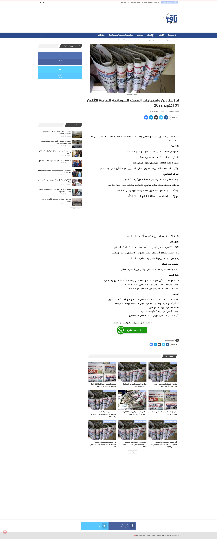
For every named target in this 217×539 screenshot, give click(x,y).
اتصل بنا (123, 2)
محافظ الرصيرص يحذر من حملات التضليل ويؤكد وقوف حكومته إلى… (55, 190)
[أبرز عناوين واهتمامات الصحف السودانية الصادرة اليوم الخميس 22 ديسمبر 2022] (163, 430)
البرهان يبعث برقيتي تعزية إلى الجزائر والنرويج (55, 160)
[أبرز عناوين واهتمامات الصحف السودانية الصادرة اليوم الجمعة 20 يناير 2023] (102, 400)
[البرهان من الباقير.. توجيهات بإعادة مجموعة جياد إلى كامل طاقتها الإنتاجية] (77, 173)
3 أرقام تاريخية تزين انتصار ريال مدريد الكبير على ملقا (54, 181)
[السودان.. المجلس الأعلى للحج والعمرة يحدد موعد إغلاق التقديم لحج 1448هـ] (77, 144)
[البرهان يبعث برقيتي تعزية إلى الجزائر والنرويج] (77, 163)
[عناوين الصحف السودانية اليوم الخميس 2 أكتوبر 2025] (163, 372)
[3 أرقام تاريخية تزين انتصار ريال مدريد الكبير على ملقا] (77, 182)
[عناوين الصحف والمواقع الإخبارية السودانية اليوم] (132, 372)
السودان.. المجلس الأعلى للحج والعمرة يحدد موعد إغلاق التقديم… (56, 142)
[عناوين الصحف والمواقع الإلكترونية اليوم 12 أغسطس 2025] (132, 400)
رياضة (140, 35)
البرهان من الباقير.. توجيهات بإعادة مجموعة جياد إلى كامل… (54, 171)
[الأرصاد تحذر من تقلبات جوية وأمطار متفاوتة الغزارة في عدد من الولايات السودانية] (77, 134)
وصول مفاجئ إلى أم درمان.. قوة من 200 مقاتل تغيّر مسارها (55, 152)
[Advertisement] (88, 18)
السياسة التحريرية (147, 2)
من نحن (156, 2)
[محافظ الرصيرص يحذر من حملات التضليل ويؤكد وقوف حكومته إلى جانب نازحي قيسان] (77, 192)
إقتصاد (150, 35)
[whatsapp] (132, 328)
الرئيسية (172, 35)
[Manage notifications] (5, 532)
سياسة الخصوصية (150, 535)
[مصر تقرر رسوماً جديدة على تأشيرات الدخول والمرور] (77, 202)
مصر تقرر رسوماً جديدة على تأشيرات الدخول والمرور (56, 200)
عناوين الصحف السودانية (121, 35)
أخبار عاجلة (173, 363)
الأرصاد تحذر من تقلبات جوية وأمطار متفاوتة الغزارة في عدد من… (56, 132)
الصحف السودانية (169, 340)
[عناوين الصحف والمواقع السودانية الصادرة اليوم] (163, 400)
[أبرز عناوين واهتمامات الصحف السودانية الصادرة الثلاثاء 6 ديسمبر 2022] (102, 430)
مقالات (101, 35)
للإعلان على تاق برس (134, 2)
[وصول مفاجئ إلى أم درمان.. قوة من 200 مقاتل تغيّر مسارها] (77, 153)
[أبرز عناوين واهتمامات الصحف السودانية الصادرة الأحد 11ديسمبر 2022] (132, 430)
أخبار (161, 35)
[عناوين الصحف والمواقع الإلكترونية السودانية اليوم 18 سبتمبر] (102, 372)
